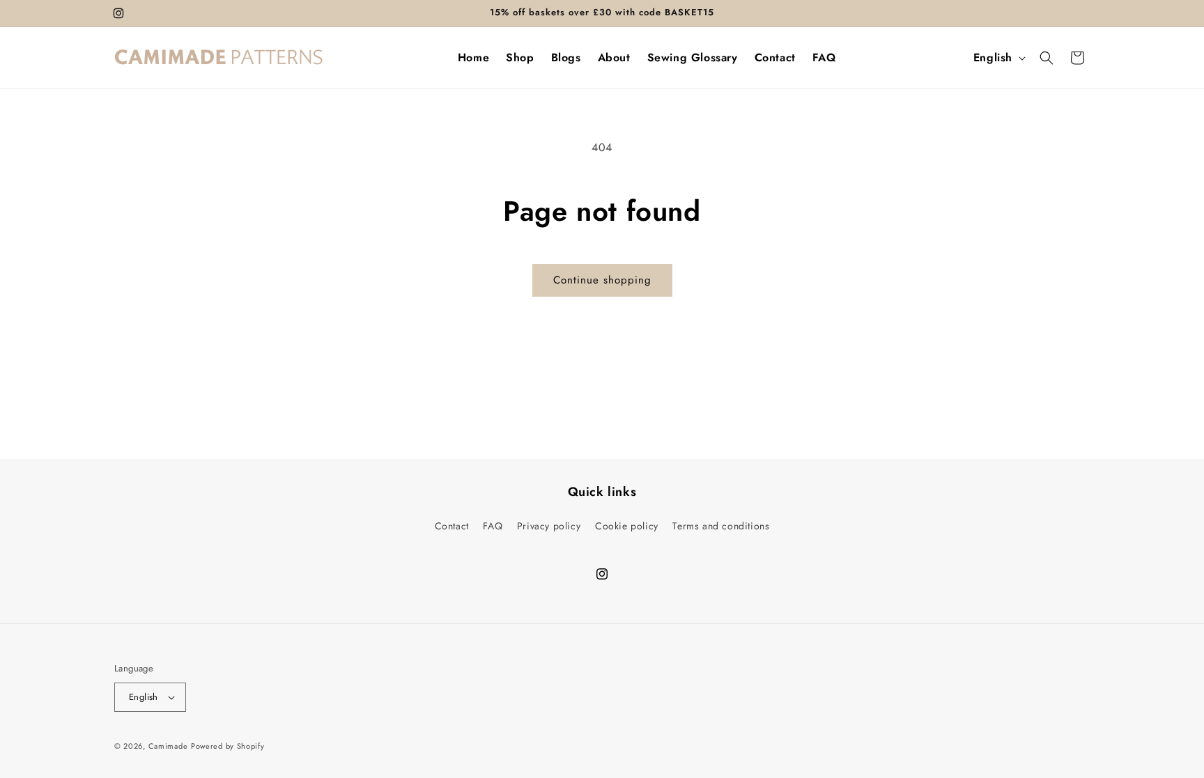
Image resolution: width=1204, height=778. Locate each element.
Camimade (168, 746)
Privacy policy (548, 526)
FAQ (492, 526)
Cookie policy (626, 526)
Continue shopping (602, 280)
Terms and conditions (720, 526)
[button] (1046, 57)
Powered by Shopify (228, 746)
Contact (452, 526)
